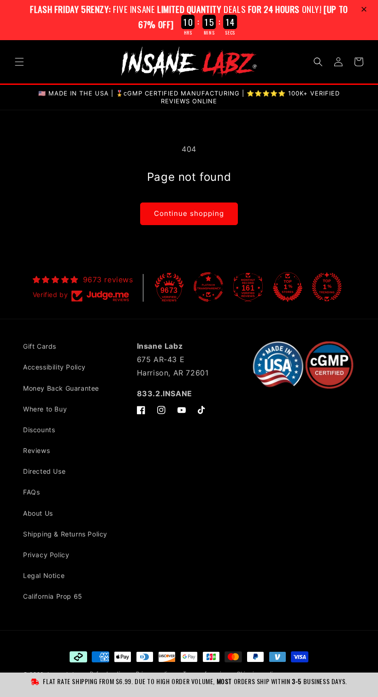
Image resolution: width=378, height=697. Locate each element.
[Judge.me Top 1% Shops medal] (287, 287)
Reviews (36, 450)
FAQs (31, 492)
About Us (38, 513)
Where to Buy (45, 409)
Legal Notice (44, 575)
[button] (365, 10)
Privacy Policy (46, 555)
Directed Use (44, 471)
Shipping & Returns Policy (65, 534)
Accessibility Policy (54, 367)
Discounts (39, 430)
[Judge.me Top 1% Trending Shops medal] (327, 287)
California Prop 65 (53, 596)
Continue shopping (189, 213)
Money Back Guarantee (61, 388)
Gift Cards (39, 346)
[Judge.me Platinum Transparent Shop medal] (208, 287)
